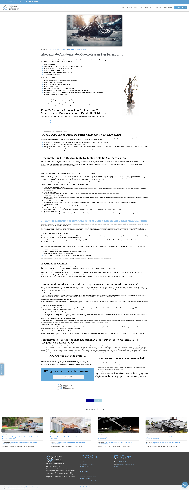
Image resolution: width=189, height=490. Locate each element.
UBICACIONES (53, 49)
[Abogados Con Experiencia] (10, 7)
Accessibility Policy (33, 486)
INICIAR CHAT (178, 475)
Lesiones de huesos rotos (50, 123)
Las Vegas (116, 466)
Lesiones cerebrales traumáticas (52, 127)
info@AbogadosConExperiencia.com (125, 464)
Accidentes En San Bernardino (77, 49)
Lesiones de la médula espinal (52, 120)
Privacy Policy (24, 486)
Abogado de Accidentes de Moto (87, 464)
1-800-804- (128, 346)
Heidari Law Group (33, 488)
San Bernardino (62, 49)
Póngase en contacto (77, 352)
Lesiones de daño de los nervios (52, 125)
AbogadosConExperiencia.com (13, 486)
